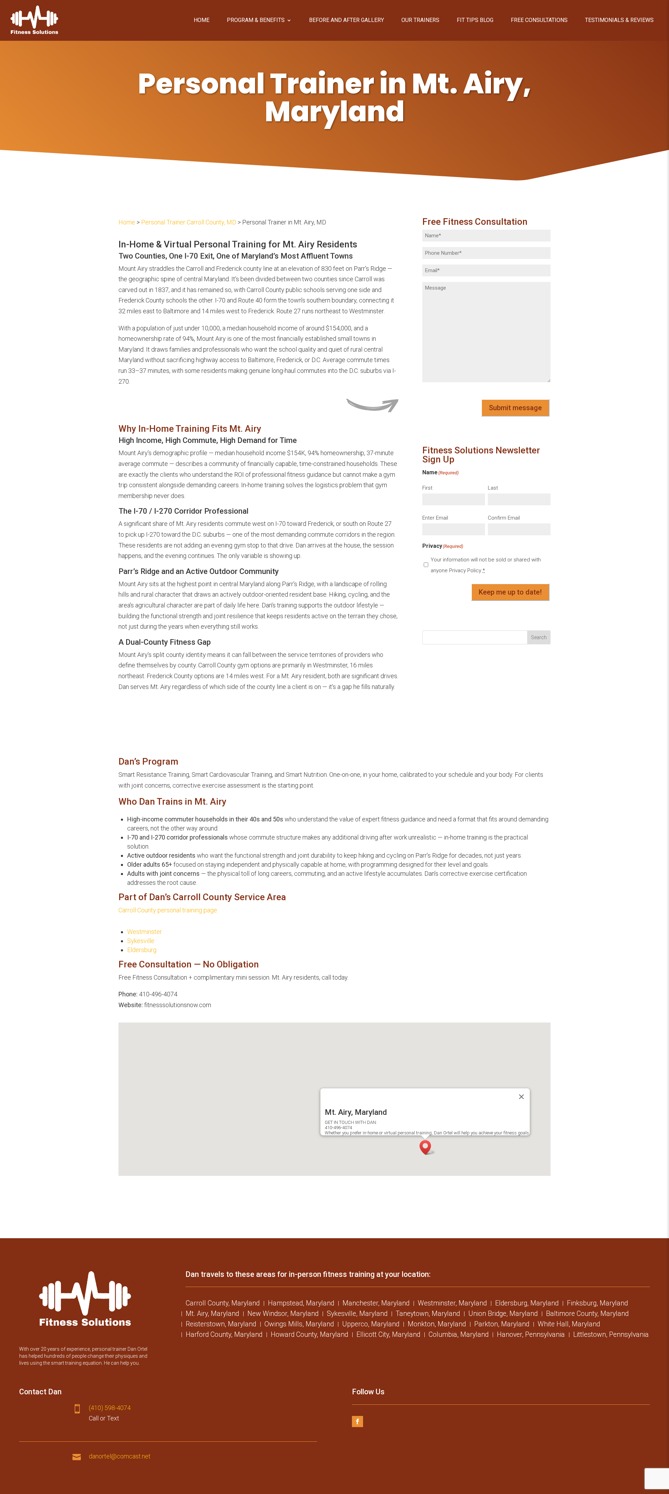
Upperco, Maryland (370, 1325)
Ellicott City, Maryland (388, 1335)
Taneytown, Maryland (428, 1314)
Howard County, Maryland (309, 1335)
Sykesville (140, 940)
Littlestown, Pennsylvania (611, 1335)
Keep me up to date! (510, 592)
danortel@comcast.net (120, 1456)
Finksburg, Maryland (597, 1304)
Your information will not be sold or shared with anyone (486, 565)
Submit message (515, 408)
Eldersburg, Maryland (527, 1304)
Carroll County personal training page (167, 910)
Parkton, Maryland (501, 1325)
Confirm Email (504, 518)
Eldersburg (141, 949)
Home (201, 20)
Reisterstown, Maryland (221, 1325)
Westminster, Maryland (452, 1304)
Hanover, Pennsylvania (531, 1335)
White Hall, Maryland (569, 1325)
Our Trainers (420, 20)
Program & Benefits (256, 20)
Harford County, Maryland (224, 1335)
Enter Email (435, 518)
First (427, 488)
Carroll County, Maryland (223, 1304)
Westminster (144, 931)
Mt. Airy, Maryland (212, 1314)
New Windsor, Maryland (282, 1314)
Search (539, 637)
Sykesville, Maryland (357, 1314)
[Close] (521, 1096)
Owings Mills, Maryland (299, 1325)
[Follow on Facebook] (357, 1421)
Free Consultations (539, 20)
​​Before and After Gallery (346, 20)
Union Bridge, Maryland (503, 1314)
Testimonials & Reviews (619, 20)
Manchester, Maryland (376, 1304)
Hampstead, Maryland (301, 1304)
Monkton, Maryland (437, 1325)
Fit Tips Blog (475, 20)
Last (493, 488)
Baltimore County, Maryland (587, 1314)
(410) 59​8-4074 (110, 1407)
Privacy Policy (465, 570)
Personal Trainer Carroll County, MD (188, 222)
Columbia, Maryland (459, 1335)
